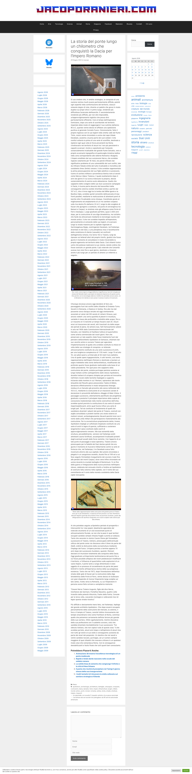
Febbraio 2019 (43, 367)
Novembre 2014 (44, 522)
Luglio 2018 (42, 388)
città (132, 106)
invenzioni (144, 121)
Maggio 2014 (43, 541)
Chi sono (149, 24)
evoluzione (136, 114)
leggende (133, 125)
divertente (134, 112)
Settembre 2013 (44, 565)
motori (151, 125)
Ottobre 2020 (43, 306)
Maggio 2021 (43, 284)
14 (145, 70)
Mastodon (119, 24)
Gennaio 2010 (43, 629)
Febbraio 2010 (43, 626)
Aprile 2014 (42, 544)
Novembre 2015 (44, 486)
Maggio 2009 (43, 651)
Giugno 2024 (43, 172)
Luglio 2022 (42, 242)
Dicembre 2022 (44, 227)
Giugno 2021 (43, 281)
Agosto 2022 (43, 239)
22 (149, 72)
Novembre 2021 (44, 266)
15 (149, 70)
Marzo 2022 (42, 254)
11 (135, 70)
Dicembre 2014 (44, 519)
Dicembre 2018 (44, 373)
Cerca (133, 40)
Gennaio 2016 (43, 480)
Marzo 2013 (42, 584)
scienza (147, 134)
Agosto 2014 (43, 532)
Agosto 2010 (43, 608)
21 (145, 72)
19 (139, 72)
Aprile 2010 (42, 620)
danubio (86, 689)
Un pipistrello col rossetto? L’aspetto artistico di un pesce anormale (95, 695)
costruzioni (74, 689)
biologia (143, 103)
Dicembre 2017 (44, 410)
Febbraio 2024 (43, 184)
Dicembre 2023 (44, 190)
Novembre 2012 (44, 596)
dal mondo (145, 109)
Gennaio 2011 (43, 602)
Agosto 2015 (43, 495)
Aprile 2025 (42, 141)
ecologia (141, 112)
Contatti (139, 24)
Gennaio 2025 (43, 150)
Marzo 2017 (42, 437)
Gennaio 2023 (43, 223)
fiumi (91, 689)
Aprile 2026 (42, 104)
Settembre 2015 (44, 492)
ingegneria (144, 118)
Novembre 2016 (44, 449)
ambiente (140, 96)
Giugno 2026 (43, 98)
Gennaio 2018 (43, 407)
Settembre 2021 (44, 272)
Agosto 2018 (43, 385)
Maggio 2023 (43, 211)
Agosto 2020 (43, 312)
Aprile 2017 (42, 434)
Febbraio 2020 (43, 330)
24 (132, 75)
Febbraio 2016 (43, 477)
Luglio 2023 (42, 205)
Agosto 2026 (43, 92)
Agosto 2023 (43, 202)
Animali (79, 24)
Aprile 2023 (42, 214)
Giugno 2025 (43, 135)
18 (135, 72)
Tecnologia (59, 24)
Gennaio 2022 (43, 260)
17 (132, 72)
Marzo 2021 (42, 291)
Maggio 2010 (43, 617)
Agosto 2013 (43, 568)
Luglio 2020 (42, 315)
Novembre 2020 (44, 303)
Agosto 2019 (43, 349)
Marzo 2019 (42, 364)
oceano (142, 128)
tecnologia (138, 146)
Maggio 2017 (43, 431)
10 (132, 70)
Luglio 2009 (42, 645)
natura (134, 128)
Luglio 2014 (42, 535)
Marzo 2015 (42, 510)
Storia (88, 24)
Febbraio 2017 (43, 440)
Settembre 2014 (44, 529)
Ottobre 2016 (43, 452)
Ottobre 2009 (43, 638)
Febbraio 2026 (43, 111)
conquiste (116, 686)
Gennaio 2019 (43, 370)
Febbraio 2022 (43, 257)
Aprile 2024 (42, 178)
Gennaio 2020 (43, 333)
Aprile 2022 (42, 251)
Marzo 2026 (42, 107)
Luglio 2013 (42, 571)
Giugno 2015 (43, 501)
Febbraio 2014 (43, 550)
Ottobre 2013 (43, 562)
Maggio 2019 (43, 358)
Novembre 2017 (44, 413)
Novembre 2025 (44, 120)
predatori (146, 131)
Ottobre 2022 (43, 233)
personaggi (136, 131)
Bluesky (129, 24)
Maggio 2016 (43, 468)
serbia (99, 691)
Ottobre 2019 (43, 342)
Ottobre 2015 (43, 489)
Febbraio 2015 (43, 513)
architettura (93, 686)
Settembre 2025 (44, 126)
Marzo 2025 (42, 144)
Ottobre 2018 (43, 379)
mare (146, 125)
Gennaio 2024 (43, 187)
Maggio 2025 (43, 138)
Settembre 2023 (44, 199)
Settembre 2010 (44, 605)
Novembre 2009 (44, 635)
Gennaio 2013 (43, 590)
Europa (149, 112)
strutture (114, 691)
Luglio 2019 (42, 352)
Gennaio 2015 (43, 516)
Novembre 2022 (44, 230)
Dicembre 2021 (44, 263)
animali (136, 99)
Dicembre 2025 (44, 117)
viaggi (134, 152)
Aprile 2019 (42, 361)
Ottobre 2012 (43, 599)
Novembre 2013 (44, 559)
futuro (150, 115)
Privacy (96, 30)
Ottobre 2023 (43, 196)
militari (115, 689)
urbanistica (147, 150)
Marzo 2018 (42, 400)
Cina (149, 103)
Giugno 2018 (43, 391)
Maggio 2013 (43, 577)
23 (152, 72)
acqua (132, 96)
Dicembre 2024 (44, 153)
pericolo (149, 128)
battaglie (101, 686)
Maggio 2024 (43, 175)
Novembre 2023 (44, 193)
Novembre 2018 (44, 376)
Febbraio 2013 (43, 587)
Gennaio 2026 (43, 114)
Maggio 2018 (43, 394)
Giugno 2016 (43, 465)
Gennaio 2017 (43, 443)
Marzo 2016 (42, 474)
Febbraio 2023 (43, 220)
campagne (108, 686)
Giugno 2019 (43, 355)
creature (135, 109)
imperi (96, 689)
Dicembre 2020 (44, 300)
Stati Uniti (144, 138)
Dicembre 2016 (44, 446)
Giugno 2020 (43, 318)
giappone (134, 118)
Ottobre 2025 (43, 123)
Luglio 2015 (42, 498)
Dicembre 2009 (44, 632)
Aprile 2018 (42, 397)
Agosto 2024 (43, 165)
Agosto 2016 (43, 458)
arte (132, 103)
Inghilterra (134, 122)
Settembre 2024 (44, 162)
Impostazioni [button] (176, 770)
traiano (73, 693)
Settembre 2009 (44, 642)
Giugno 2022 (43, 245)
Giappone (97, 24)
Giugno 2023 (43, 208)
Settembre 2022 (44, 236)
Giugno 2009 (43, 648)
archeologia (85, 686)
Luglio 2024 (42, 168)
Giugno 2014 (43, 538)
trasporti (79, 693)
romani (87, 691)
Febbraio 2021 (43, 294)
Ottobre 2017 (43, 416)
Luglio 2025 (42, 132)
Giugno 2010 (43, 614)
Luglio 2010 (42, 611)
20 (142, 72)
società (134, 138)
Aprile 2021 (42, 288)
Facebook (108, 24)
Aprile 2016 (42, 471)
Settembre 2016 (44, 455)
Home (42, 24)
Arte (49, 24)
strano (143, 142)
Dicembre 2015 (44, 483)
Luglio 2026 (42, 95)
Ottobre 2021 (43, 269)
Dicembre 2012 (44, 593)
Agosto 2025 (43, 129)
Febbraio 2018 (43, 404)
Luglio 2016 (42, 461)
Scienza (69, 24)
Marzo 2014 (42, 547)
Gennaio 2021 (43, 297)
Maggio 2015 (43, 504)
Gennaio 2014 (43, 553)
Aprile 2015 (42, 507)
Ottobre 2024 (43, 159)
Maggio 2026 (43, 101)
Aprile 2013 (42, 580)
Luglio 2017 (42, 425)
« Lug (142, 83)
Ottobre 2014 (43, 526)
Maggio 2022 (43, 248)
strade (108, 691)
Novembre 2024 (44, 156)
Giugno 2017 (43, 428)
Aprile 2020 (42, 324)
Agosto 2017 (43, 422)
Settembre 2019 (44, 345)
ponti (82, 691)
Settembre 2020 (44, 309)
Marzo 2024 (42, 181)
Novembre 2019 (44, 339)
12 (139, 70)
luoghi (110, 689)
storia (103, 691)
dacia (81, 689)
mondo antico (75, 691)
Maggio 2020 (43, 321)
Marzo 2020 (42, 327)
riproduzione (136, 135)
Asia (137, 103)
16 (152, 70)
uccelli (141, 150)
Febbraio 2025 (43, 147)
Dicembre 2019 (44, 336)
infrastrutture (102, 689)
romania (93, 691)
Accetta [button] (186, 770)
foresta (145, 115)
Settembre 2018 (44, 382)
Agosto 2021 (43, 275)
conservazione (139, 106)
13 (142, 70)
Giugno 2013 (43, 574)
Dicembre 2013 (44, 556)
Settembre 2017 (44, 419)
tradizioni (148, 147)
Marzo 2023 (42, 217)
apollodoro (76, 686)
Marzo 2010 (42, 623)
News (75, 684)
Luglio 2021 (42, 278)
